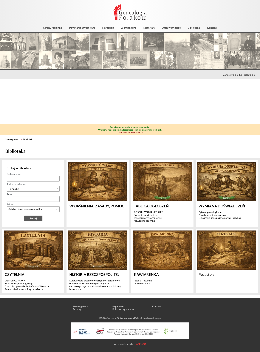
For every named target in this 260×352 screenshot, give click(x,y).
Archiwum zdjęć (171, 27)
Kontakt (212, 27)
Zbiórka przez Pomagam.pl (130, 132)
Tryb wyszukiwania (16, 184)
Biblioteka (194, 27)
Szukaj (33, 218)
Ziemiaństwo (128, 27)
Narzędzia (108, 27)
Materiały (149, 27)
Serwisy (77, 309)
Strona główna (12, 139)
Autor (9, 194)
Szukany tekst (14, 174)
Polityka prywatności (123, 309)
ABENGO (141, 344)
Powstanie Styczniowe (82, 27)
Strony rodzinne (52, 27)
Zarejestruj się (230, 74)
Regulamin (118, 306)
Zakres (10, 204)
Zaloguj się (249, 74)
